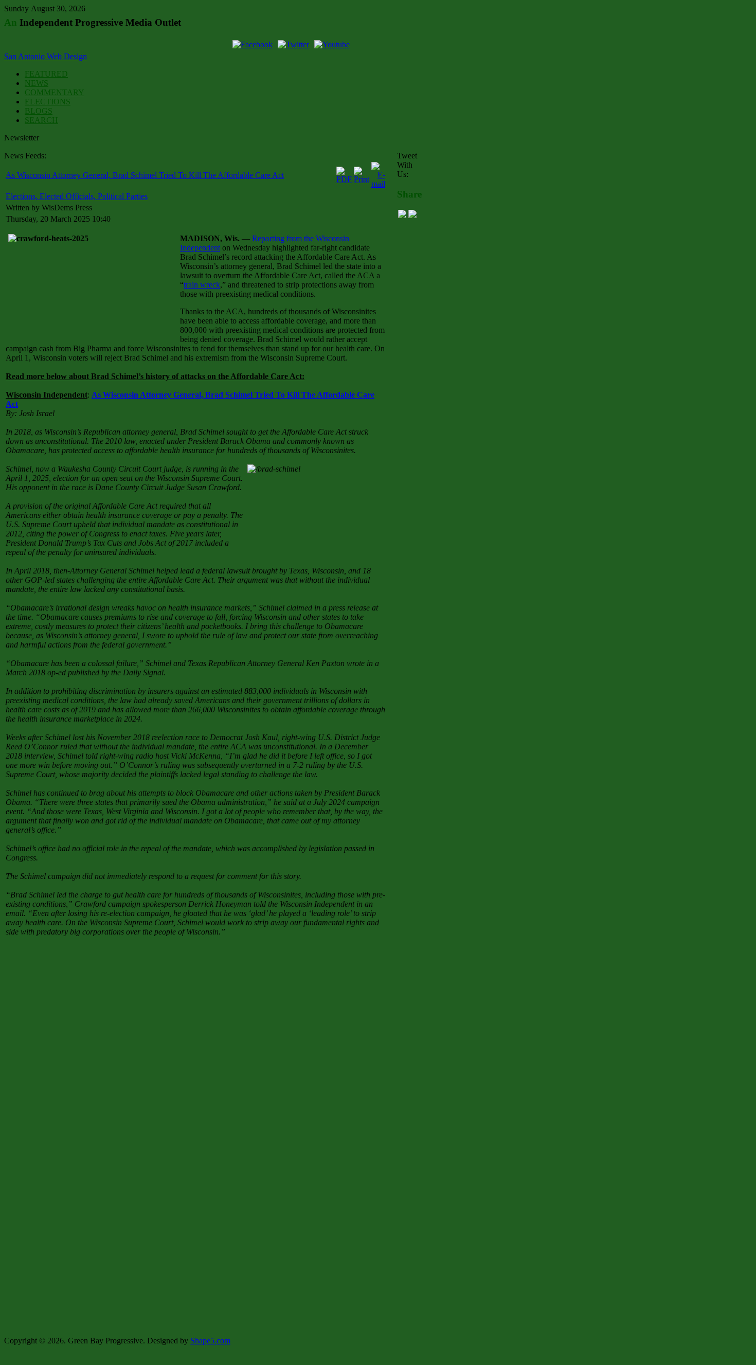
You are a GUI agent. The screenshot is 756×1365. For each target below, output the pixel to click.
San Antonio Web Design (45, 56)
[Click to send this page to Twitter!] (412, 215)
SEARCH (41, 120)
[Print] (361, 179)
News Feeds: (25, 155)
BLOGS (38, 110)
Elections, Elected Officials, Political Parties (77, 196)
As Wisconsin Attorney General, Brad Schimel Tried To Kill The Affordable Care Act (145, 175)
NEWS (36, 83)
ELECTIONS (47, 101)
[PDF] (344, 179)
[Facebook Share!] (402, 215)
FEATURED (46, 73)
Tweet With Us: (407, 164)
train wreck (202, 284)
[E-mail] (378, 183)
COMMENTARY (54, 92)
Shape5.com (210, 1340)
